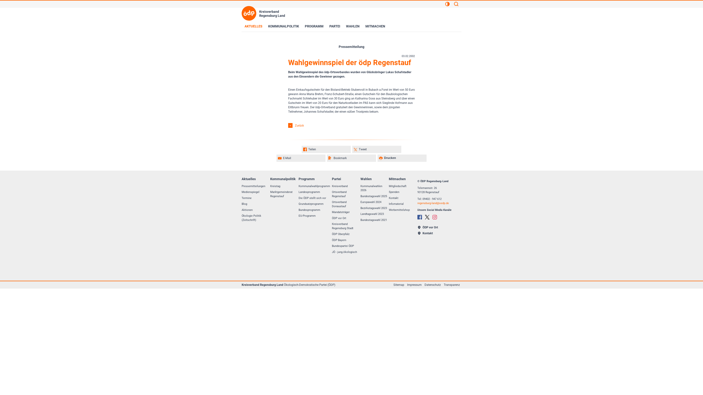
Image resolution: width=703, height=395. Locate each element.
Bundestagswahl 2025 (373, 196)
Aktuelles (253, 26)
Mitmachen (375, 26)
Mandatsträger (341, 212)
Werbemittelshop (399, 210)
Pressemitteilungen (253, 186)
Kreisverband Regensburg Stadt (342, 226)
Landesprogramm (309, 192)
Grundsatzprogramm (311, 204)
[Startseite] (249, 13)
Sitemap (398, 285)
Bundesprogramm (309, 210)
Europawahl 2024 (370, 202)
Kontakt (393, 198)
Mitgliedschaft (397, 186)
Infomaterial (396, 204)
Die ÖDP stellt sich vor (312, 198)
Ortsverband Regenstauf (339, 194)
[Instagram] (434, 217)
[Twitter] (427, 217)
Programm (314, 26)
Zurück (299, 125)
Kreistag (275, 186)
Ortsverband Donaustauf (339, 204)
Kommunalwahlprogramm (314, 186)
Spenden (394, 192)
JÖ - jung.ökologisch (344, 252)
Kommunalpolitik (283, 26)
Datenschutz (433, 285)
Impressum (414, 285)
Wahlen (353, 26)
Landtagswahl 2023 (372, 214)
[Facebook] (419, 217)
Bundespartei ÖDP (343, 246)
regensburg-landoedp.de (433, 203)
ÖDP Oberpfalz (340, 234)
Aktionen (247, 210)
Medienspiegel (250, 192)
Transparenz (452, 285)
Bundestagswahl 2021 (373, 220)
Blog (244, 204)
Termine (247, 198)
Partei (334, 26)
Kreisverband (340, 186)
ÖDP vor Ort (339, 218)
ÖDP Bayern (339, 240)
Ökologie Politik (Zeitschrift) (251, 218)
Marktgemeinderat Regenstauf (281, 194)
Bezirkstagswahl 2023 (373, 208)
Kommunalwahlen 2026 (371, 188)
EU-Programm (307, 215)
